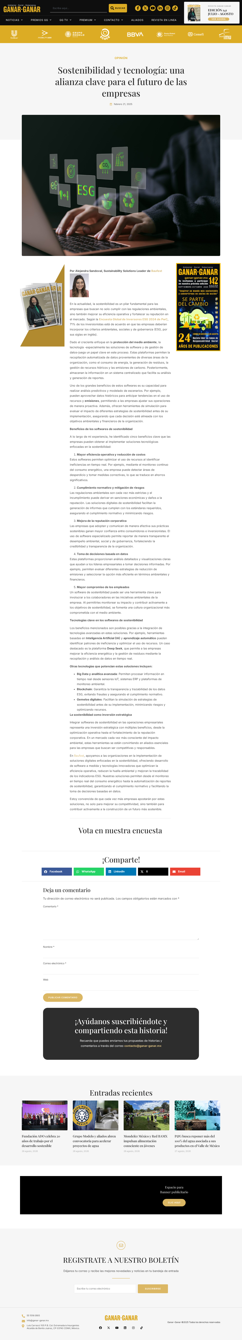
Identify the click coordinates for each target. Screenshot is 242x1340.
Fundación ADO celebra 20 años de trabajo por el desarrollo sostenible (41, 1141)
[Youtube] (153, 8)
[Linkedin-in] (160, 8)
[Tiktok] (175, 8)
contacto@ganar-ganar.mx (142, 1046)
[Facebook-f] (138, 8)
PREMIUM (86, 19)
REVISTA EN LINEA (164, 19)
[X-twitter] (145, 8)
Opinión (121, 58)
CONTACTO (112, 19)
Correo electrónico (54, 963)
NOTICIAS (12, 19)
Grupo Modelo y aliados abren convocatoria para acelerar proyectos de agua (94, 1141)
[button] (57, 872)
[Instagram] (167, 8)
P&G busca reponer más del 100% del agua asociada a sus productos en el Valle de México (197, 1141)
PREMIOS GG (39, 19)
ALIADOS (137, 19)
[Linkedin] (125, 1327)
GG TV (64, 19)
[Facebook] (100, 1327)
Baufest (79, 755)
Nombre (48, 946)
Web (45, 979)
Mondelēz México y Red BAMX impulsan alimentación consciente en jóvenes (145, 1141)
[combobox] (78, 8)
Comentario (50, 906)
